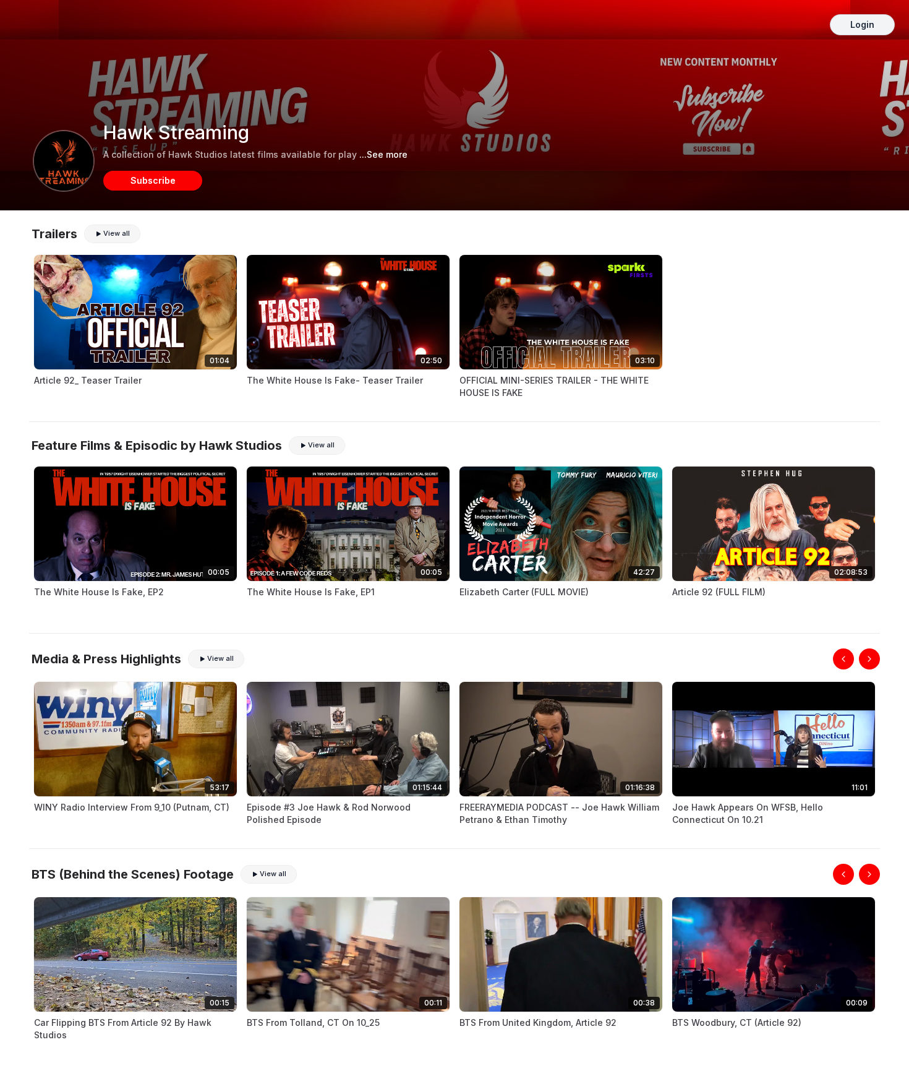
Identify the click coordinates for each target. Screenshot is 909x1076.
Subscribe (153, 180)
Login (862, 24)
